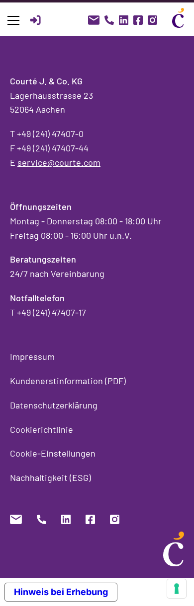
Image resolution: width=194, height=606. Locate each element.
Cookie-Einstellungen (53, 453)
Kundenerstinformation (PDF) (68, 380)
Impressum (32, 356)
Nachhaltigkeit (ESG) (50, 477)
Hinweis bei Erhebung (61, 592)
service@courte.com (58, 162)
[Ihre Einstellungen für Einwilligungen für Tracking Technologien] (176, 588)
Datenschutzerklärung (53, 405)
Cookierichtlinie (41, 429)
